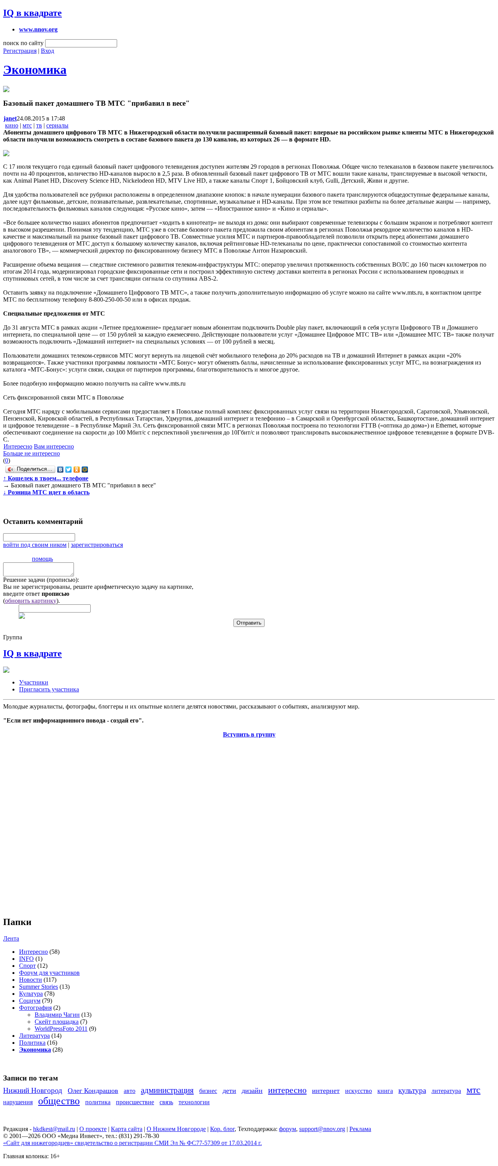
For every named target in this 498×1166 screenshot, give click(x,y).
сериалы (57, 125)
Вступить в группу (249, 734)
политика (97, 1102)
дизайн (252, 1090)
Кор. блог (222, 1129)
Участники (33, 682)
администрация (167, 1090)
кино (11, 125)
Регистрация (20, 50)
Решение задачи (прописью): (41, 579)
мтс (27, 125)
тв (39, 125)
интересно (287, 1090)
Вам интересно (54, 446)
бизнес (208, 1090)
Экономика (35, 70)
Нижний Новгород (32, 1090)
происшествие (135, 1102)
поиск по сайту (23, 43)
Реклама (360, 1129)
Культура (31, 993)
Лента (11, 938)
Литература (34, 1035)
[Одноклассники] (77, 469)
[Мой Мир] (85, 469)
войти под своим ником (35, 544)
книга (385, 1090)
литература (446, 1090)
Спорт (27, 965)
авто (129, 1090)
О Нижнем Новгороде (176, 1129)
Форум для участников (49, 972)
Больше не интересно (31, 453)
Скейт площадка (57, 1021)
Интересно (18, 446)
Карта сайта (126, 1129)
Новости (30, 979)
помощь (42, 558)
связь (166, 1102)
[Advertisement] (49, 823)
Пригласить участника (49, 689)
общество (59, 1101)
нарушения (18, 1102)
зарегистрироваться (97, 544)
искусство (358, 1090)
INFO (26, 958)
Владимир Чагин (57, 1014)
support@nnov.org (322, 1129)
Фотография (35, 1007)
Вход (47, 50)
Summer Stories (38, 986)
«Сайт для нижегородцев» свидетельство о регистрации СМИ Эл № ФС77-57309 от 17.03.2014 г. (132, 1143)
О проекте (93, 1129)
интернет (326, 1090)
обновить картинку (30, 600)
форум (287, 1129)
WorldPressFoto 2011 (61, 1028)
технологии (194, 1102)
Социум (29, 1000)
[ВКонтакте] (60, 469)
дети (229, 1090)
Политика (32, 1042)
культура (412, 1090)
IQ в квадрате (32, 13)
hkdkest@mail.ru (54, 1129)
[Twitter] (69, 469)
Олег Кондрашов (93, 1090)
